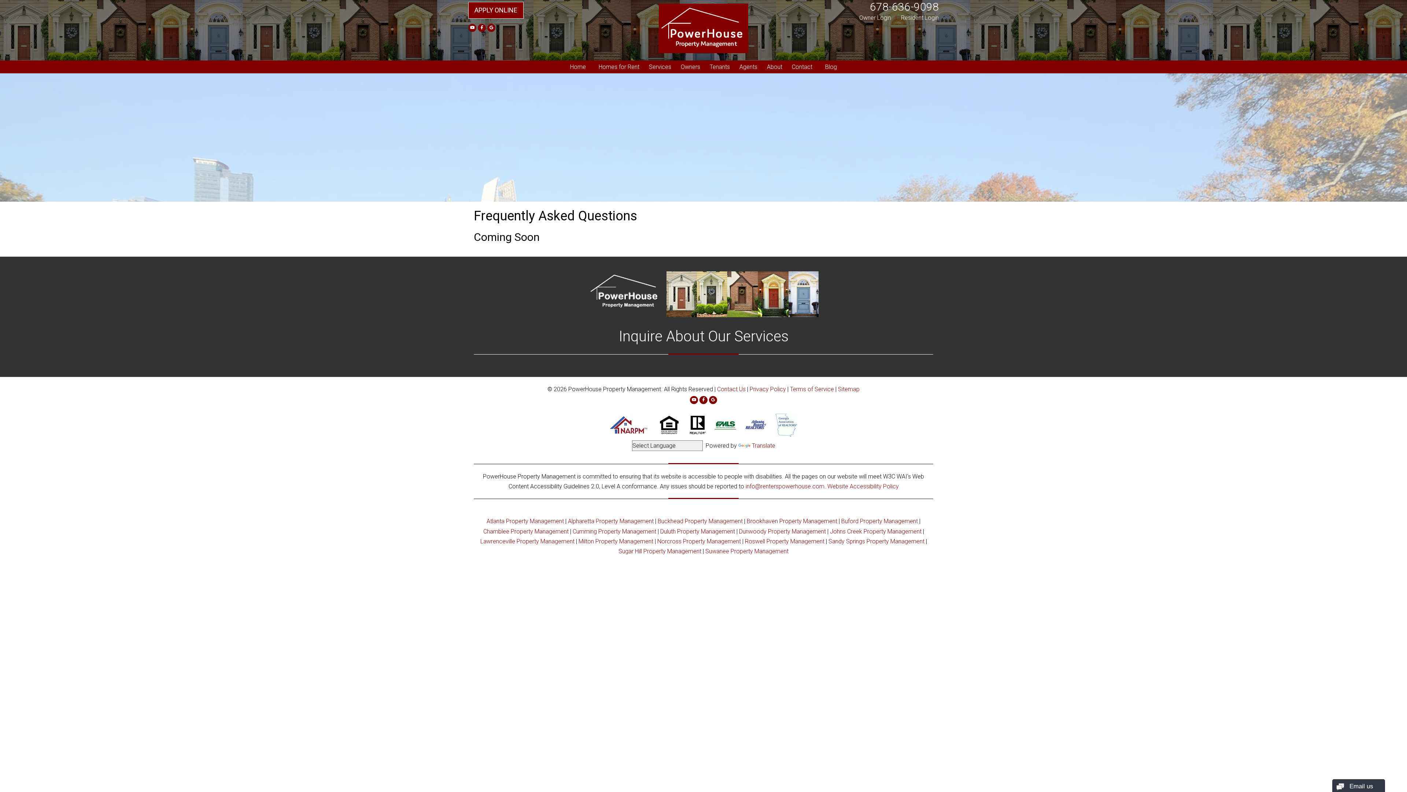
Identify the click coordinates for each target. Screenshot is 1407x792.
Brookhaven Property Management (792, 521)
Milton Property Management (616, 541)
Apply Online (495, 10)
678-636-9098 (904, 6)
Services (660, 66)
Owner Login (875, 17)
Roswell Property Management (784, 541)
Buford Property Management (879, 521)
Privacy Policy (768, 389)
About (774, 66)
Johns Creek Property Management (876, 531)
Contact (802, 66)
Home (578, 66)
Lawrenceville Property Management (527, 541)
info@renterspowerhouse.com (785, 486)
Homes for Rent (619, 66)
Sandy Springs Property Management (876, 541)
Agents (748, 66)
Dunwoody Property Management (782, 531)
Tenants (720, 66)
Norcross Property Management (699, 541)
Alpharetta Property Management (611, 521)
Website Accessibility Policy (863, 486)
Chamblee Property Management (526, 531)
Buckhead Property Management (700, 521)
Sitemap (849, 389)
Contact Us (731, 389)
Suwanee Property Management (747, 551)
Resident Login (920, 17)
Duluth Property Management (697, 531)
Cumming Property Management (614, 531)
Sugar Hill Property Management (659, 551)
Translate (763, 445)
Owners (690, 66)
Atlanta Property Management (525, 521)
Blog (831, 66)
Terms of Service (812, 389)
